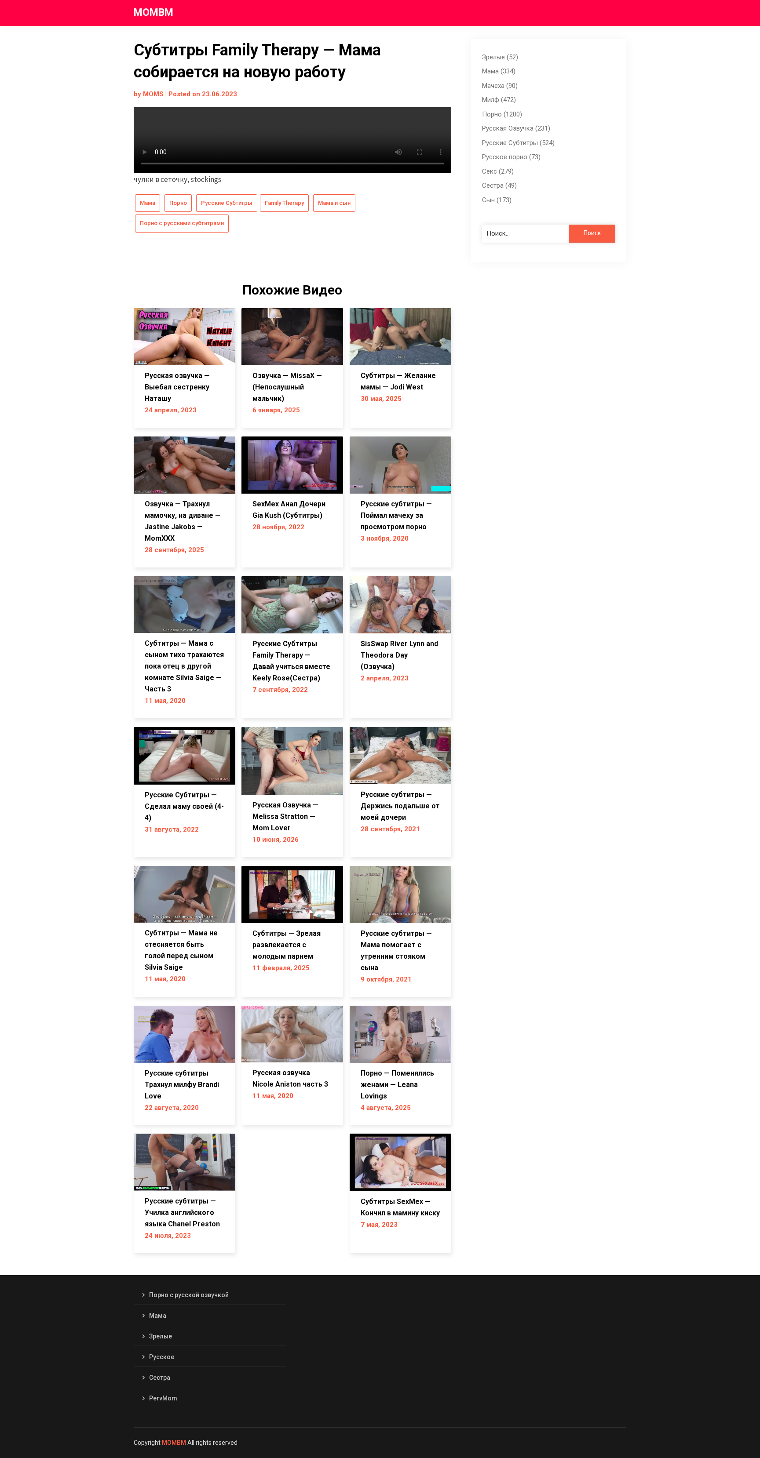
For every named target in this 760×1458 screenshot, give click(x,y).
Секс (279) (498, 171)
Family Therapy (284, 203)
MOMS (153, 94)
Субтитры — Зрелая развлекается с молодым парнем (286, 944)
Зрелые (160, 1336)
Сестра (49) (499, 185)
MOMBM (153, 12)
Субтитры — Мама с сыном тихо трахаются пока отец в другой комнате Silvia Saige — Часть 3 (184, 666)
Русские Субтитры (226, 203)
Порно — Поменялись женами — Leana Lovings (397, 1084)
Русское (161, 1356)
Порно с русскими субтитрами (182, 223)
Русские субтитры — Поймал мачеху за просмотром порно (396, 515)
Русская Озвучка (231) (516, 128)
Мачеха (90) (500, 86)
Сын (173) (497, 200)
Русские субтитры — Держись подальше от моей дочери (400, 806)
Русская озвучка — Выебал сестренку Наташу (177, 387)
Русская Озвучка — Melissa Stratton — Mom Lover (285, 816)
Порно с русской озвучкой (189, 1294)
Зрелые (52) (500, 57)
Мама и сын (334, 203)
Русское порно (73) (511, 157)
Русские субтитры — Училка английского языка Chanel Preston (182, 1212)
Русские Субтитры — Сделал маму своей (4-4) (184, 806)
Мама (147, 203)
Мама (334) (498, 71)
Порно (178, 203)
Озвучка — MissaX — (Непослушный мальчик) (287, 387)
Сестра (159, 1377)
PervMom (163, 1398)
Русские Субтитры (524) (518, 143)
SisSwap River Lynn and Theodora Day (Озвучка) (399, 655)
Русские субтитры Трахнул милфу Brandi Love (182, 1084)
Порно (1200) (502, 114)
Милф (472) (499, 100)
